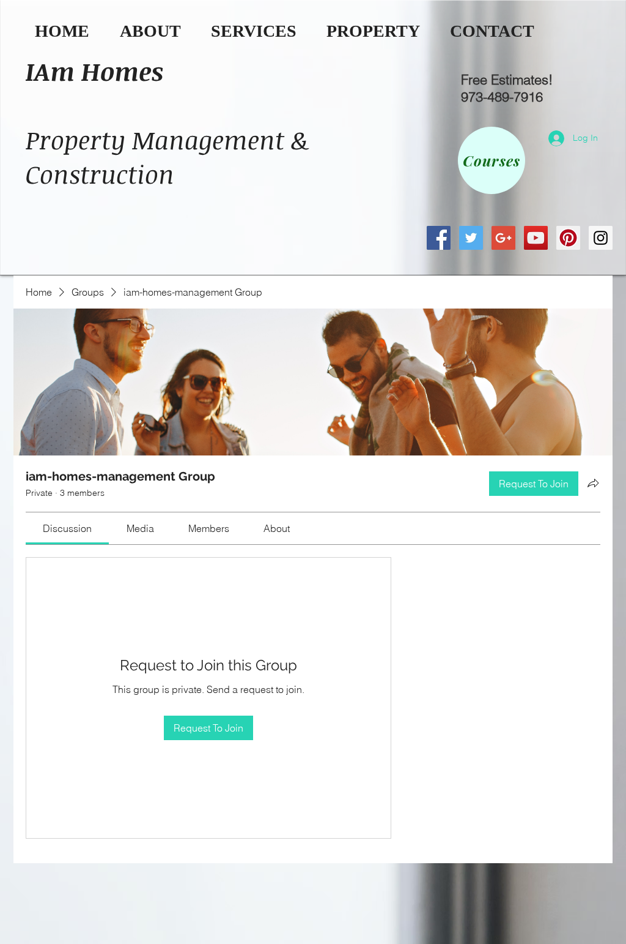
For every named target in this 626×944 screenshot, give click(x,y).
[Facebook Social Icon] (439, 238)
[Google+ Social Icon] (503, 238)
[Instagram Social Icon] (601, 238)
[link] (67, 528)
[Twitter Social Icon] (471, 238)
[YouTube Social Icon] (536, 238)
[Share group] (593, 483)
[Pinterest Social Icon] (568, 238)
